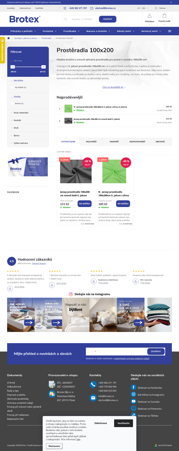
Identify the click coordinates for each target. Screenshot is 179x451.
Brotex (19, 103)
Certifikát (39, 8)
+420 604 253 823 (107, 390)
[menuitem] (23, 31)
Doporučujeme (68, 141)
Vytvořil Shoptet (165, 445)
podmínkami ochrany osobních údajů (131, 358)
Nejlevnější (91, 141)
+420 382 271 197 (107, 382)
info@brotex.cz (106, 396)
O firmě (11, 382)
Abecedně (160, 141)
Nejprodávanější (137, 141)
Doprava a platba (16, 394)
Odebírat (156, 351)
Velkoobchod (25, 8)
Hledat (107, 19)
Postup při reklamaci (18, 414)
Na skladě (20, 87)
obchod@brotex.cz (108, 400)
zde (78, 439)
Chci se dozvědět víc (113, 87)
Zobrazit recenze (39, 263)
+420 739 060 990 (107, 386)
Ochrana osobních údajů (20, 402)
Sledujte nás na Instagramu (92, 294)
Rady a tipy (13, 390)
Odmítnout (100, 423)
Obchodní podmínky (18, 398)
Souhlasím (123, 423)
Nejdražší (114, 141)
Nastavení (54, 446)
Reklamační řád (15, 419)
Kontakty (11, 8)
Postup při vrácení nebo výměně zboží (24, 408)
